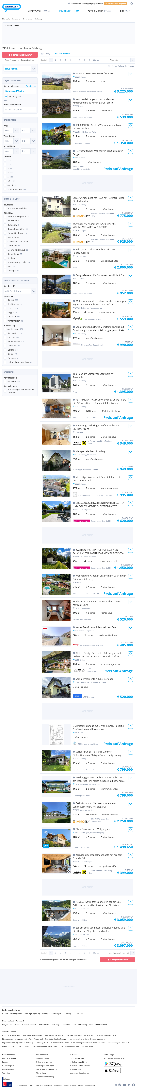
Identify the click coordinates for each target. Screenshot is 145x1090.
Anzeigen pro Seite (117, 953)
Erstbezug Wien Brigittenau (106, 1035)
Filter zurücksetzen (62, 53)
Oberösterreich (44, 1024)
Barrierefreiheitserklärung (46, 1069)
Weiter (96, 60)
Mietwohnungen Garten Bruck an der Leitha (88, 1042)
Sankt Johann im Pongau (51, 1013)
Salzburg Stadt (16, 1013)
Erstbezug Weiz (42, 1042)
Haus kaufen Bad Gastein (54, 1035)
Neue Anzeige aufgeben (117, 3)
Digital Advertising (77, 1058)
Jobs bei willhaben (9, 1058)
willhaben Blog (8, 1069)
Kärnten (17, 1024)
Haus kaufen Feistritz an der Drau (80, 1035)
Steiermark (65, 1024)
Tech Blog (6, 1073)
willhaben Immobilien (78, 1062)
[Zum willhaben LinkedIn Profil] (129, 1085)
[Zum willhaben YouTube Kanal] (124, 1085)
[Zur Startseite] (11, 8)
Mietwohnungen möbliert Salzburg (15, 1046)
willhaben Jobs (75, 1069)
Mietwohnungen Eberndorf (118, 1042)
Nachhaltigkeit (8, 1065)
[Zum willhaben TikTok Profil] (119, 1085)
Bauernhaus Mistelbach (59, 1042)
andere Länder (101, 1024)
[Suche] (33, 291)
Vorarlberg (82, 1024)
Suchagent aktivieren (21, 54)
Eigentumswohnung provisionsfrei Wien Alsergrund (22, 1039)
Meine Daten (41, 1073)
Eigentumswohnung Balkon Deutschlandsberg (87, 1039)
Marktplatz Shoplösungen (80, 1073)
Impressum (58, 1085)
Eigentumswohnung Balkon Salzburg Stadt (76, 1046)
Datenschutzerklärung (45, 1076)
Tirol (74, 1024)
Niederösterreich (29, 1024)
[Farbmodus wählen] (132, 3)
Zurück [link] (44, 60)
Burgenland (6, 1024)
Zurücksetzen (31, 86)
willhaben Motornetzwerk (80, 1065)
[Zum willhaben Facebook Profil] (133, 1085)
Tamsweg (67, 1013)
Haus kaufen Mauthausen (32, 1035)
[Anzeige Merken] (130, 74)
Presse (5, 1062)
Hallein (5, 1013)
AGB (31, 1085)
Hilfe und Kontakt (43, 1058)
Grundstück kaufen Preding (55, 1039)
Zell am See (78, 1013)
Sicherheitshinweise (44, 1062)
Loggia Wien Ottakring (11, 1035)
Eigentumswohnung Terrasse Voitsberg (17, 1042)
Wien (91, 1024)
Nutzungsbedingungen (45, 1065)
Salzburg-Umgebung (32, 1013)
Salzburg (55, 1024)
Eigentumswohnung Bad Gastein (44, 1046)
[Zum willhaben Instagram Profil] (115, 1085)
